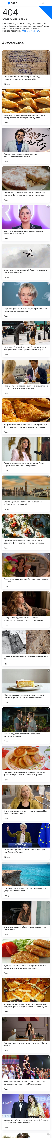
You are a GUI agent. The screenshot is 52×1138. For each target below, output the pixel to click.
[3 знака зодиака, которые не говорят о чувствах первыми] (26, 725)
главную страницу (30, 31)
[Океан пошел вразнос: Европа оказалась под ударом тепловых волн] (26, 880)
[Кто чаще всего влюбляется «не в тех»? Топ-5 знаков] (26, 1035)
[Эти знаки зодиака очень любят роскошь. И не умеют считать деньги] (26, 803)
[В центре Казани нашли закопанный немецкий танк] (26, 648)
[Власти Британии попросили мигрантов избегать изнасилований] (26, 494)
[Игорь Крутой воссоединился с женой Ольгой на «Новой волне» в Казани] (26, 1112)
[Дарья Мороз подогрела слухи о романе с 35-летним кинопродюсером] (26, 300)
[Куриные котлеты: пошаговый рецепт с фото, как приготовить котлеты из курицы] (26, 957)
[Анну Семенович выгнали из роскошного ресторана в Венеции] (26, 223)
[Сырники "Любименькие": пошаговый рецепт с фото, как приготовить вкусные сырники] (26, 764)
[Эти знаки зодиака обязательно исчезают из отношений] (26, 919)
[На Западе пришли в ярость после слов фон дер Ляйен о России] (26, 841)
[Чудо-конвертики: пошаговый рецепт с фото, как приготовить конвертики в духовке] (26, 107)
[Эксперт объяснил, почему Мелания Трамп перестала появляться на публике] (26, 455)
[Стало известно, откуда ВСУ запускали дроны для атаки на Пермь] (26, 262)
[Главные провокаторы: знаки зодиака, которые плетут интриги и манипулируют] (26, 378)
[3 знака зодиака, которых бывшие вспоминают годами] (26, 571)
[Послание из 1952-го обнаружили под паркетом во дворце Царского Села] (26, 68)
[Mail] (8, 3)
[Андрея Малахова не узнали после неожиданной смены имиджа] (26, 146)
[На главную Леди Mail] (13, 3)
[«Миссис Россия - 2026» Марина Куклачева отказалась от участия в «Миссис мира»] (26, 1073)
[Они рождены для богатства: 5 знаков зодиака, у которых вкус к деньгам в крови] (26, 609)
